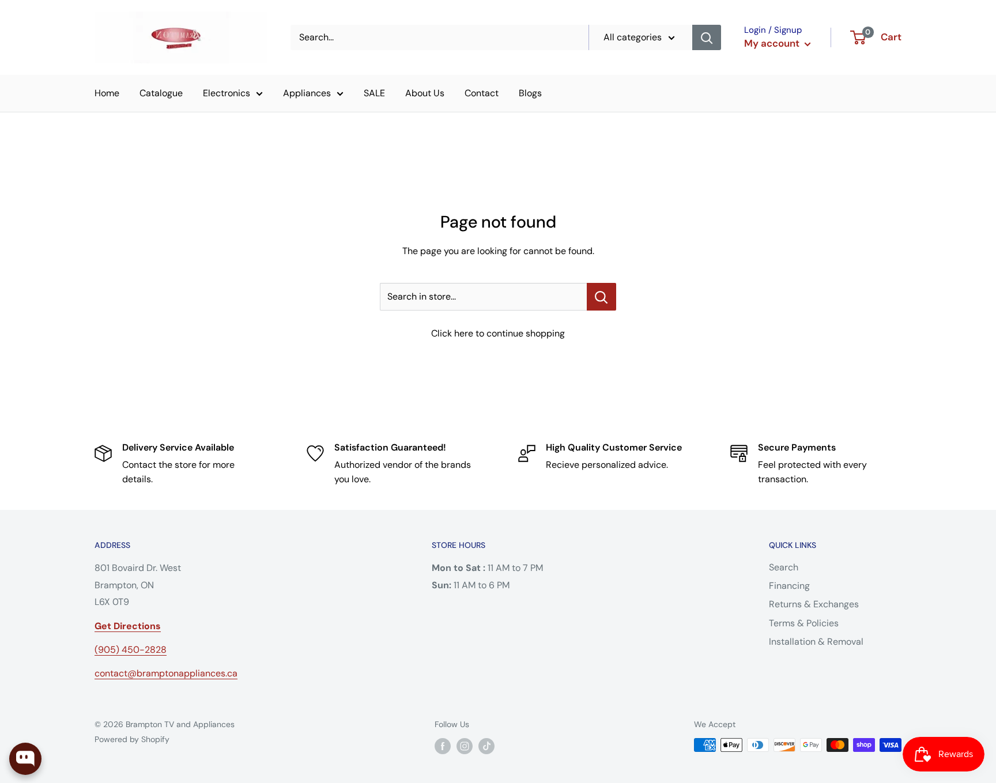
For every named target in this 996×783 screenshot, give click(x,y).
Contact (482, 93)
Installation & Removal (816, 642)
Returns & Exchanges (814, 604)
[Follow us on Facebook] (443, 746)
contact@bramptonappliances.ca (166, 673)
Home (107, 93)
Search (783, 567)
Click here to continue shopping (498, 333)
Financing (789, 586)
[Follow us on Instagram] (464, 746)
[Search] (706, 37)
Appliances (307, 93)
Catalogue (161, 93)
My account (773, 43)
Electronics (226, 93)
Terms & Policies (804, 623)
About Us (424, 93)
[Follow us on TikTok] (486, 746)
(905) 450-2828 (131, 650)
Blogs (530, 93)
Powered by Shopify (132, 739)
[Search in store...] (601, 297)
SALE (374, 93)
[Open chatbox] (25, 759)
